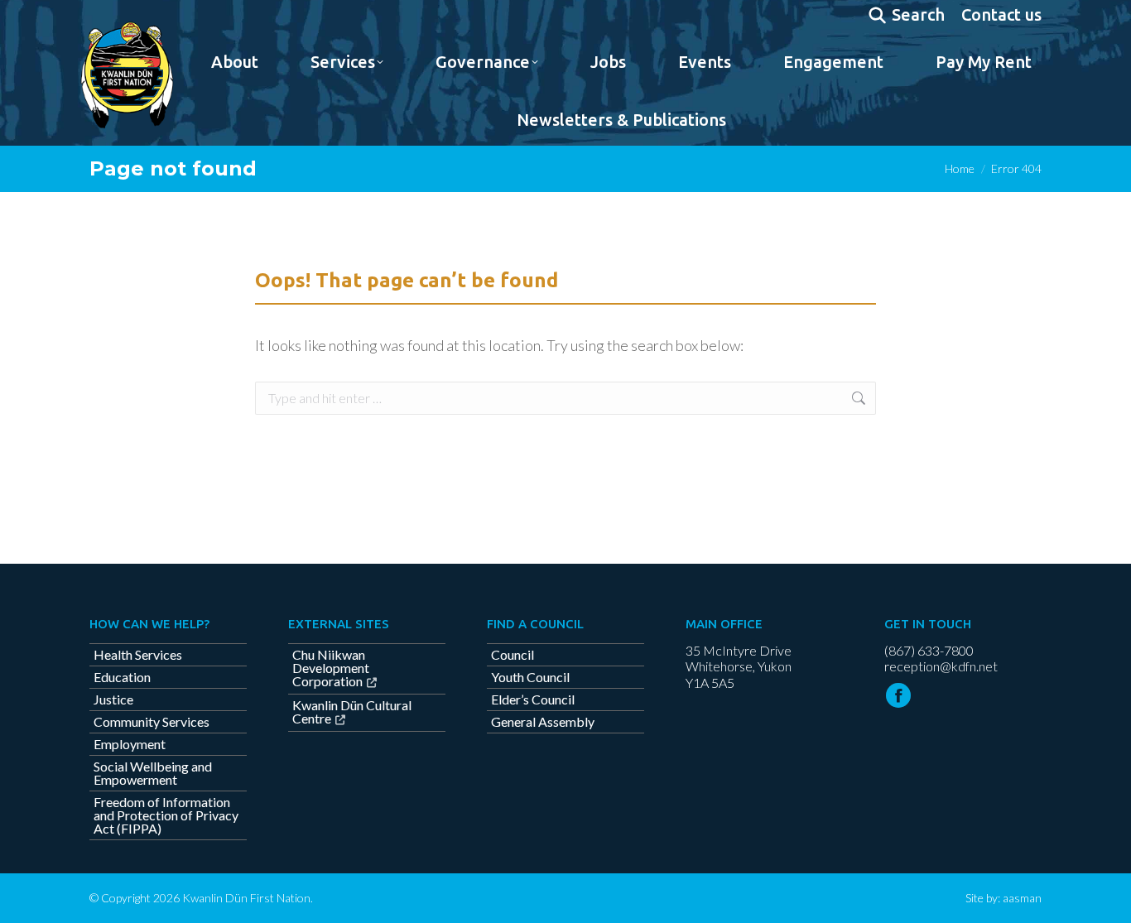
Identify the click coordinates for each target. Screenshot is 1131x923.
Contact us (1001, 14)
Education (122, 677)
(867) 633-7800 (929, 650)
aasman (1022, 898)
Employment (130, 744)
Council (512, 654)
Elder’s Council (533, 699)
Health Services (138, 654)
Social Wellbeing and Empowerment (153, 773)
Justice (113, 699)
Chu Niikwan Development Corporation (330, 668)
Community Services (151, 721)
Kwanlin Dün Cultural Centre (351, 712)
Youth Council (530, 677)
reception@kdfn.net (941, 666)
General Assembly (542, 721)
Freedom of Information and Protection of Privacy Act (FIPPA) (166, 815)
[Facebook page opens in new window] (898, 695)
